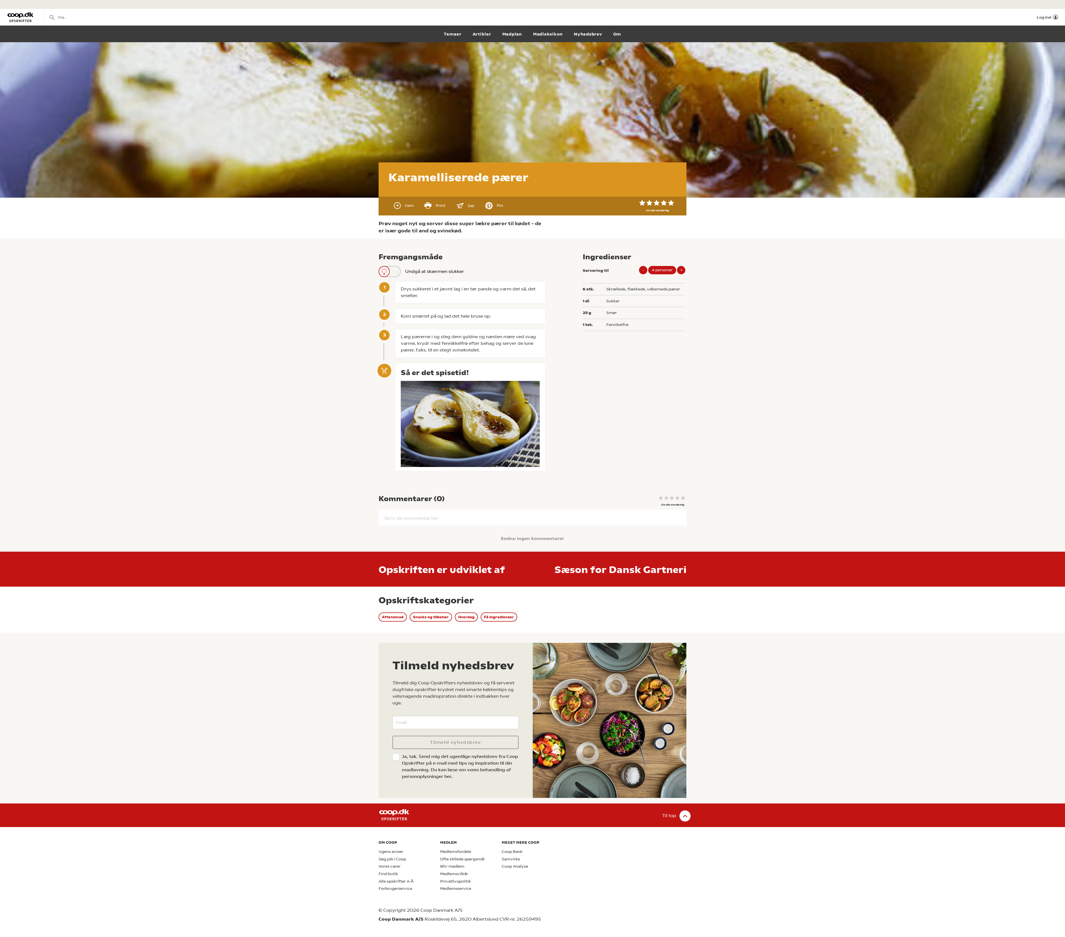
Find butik (388, 873)
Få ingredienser (499, 617)
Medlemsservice (455, 888)
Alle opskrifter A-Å (396, 881)
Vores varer (389, 866)
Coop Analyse (515, 866)
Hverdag (466, 617)
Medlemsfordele (455, 851)
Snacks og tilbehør (431, 617)
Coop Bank (512, 851)
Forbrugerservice (395, 888)
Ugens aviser (391, 851)
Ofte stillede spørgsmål (462, 859)
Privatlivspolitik (455, 881)
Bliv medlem (452, 866)
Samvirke (511, 859)
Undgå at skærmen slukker (434, 271)
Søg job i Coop (392, 859)
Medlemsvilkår (454, 873)
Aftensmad (393, 617)
